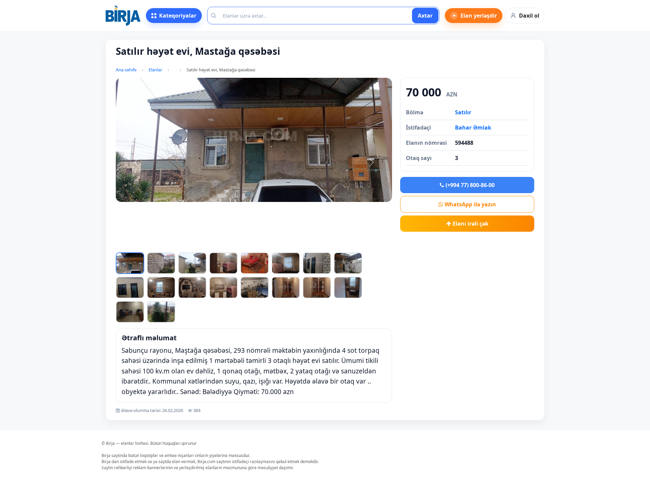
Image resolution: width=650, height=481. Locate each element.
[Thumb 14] (286, 287)
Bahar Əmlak (473, 127)
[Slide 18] (345, 246)
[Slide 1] (162, 246)
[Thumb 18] (161, 312)
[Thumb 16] (348, 287)
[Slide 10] (259, 246)
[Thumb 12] (223, 287)
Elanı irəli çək (470, 223)
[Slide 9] (248, 246)
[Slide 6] (216, 246)
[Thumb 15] (317, 287)
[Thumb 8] (348, 263)
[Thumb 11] (192, 287)
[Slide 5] (205, 246)
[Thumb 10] (161, 287)
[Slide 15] (313, 246)
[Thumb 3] (192, 263)
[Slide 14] (302, 246)
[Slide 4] (195, 246)
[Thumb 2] (161, 263)
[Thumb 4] (223, 263)
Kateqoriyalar (177, 15)
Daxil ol (529, 15)
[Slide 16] (323, 246)
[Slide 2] (173, 246)
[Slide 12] (280, 246)
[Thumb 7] (317, 263)
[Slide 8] (238, 246)
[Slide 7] (227, 246)
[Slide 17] (334, 246)
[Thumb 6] (286, 263)
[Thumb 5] (254, 263)
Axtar (425, 15)
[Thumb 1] (130, 263)
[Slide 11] (270, 246)
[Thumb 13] (254, 287)
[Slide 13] (291, 246)
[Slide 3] (184, 246)
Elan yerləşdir (475, 15)
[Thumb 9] (130, 287)
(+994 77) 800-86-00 (469, 185)
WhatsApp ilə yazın (469, 204)
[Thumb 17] (130, 312)
